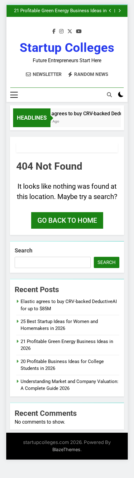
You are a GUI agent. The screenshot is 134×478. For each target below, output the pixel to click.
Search (23, 250)
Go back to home (67, 220)
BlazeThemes (66, 449)
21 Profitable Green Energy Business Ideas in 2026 (60, 10)
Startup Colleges (67, 47)
